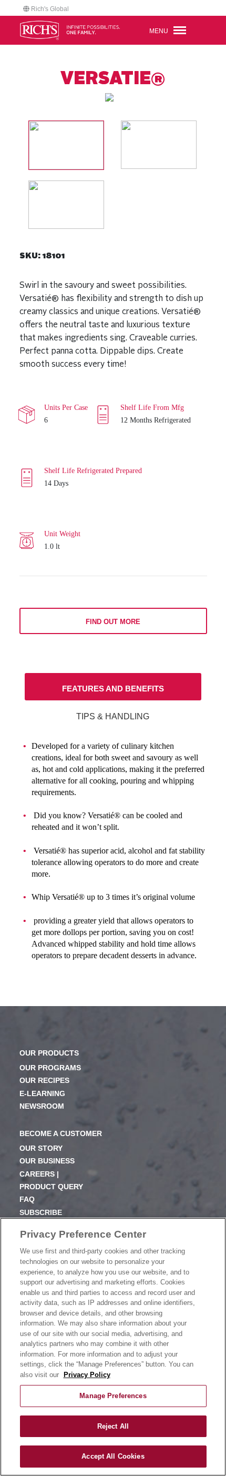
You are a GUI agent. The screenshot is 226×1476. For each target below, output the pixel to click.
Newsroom (41, 1106)
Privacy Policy (87, 1375)
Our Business (47, 1161)
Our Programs (50, 1068)
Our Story (41, 1148)
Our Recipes (44, 1081)
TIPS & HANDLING (112, 716)
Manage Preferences (112, 1396)
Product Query (51, 1187)
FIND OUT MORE (113, 622)
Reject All (113, 1426)
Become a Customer (60, 1134)
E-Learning (42, 1094)
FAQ (27, 1199)
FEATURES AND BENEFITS (113, 688)
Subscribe (40, 1213)
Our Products (49, 1053)
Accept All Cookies (112, 1456)
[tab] (113, 687)
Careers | (39, 1174)
